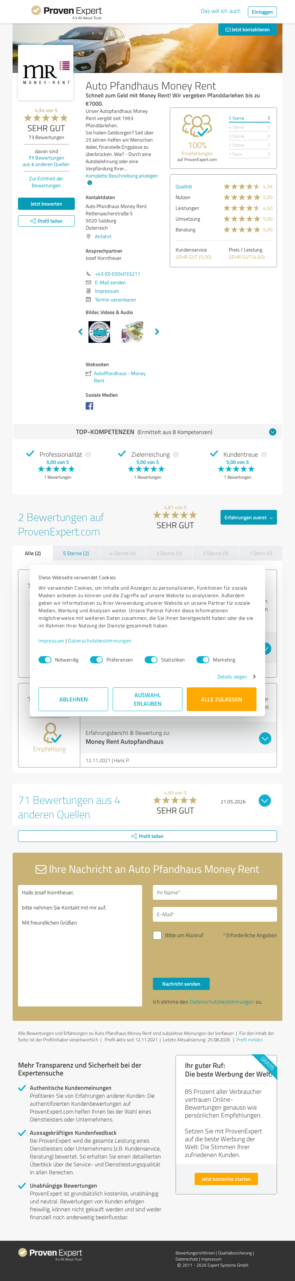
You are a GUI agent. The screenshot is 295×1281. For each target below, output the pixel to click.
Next (157, 332)
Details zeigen (232, 676)
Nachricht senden (181, 983)
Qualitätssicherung (235, 1253)
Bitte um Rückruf (184, 935)
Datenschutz (187, 1259)
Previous (80, 332)
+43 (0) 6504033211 (117, 273)
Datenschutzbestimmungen (100, 640)
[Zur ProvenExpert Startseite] (66, 13)
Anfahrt (103, 236)
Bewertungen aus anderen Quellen (46, 160)
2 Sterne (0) (215, 553)
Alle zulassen (221, 699)
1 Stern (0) (260, 553)
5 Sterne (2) (76, 553)
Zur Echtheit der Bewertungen (46, 182)
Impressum (51, 640)
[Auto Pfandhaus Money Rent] (46, 73)
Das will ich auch (221, 11)
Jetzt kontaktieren (250, 29)
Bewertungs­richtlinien (195, 1253)
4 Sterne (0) (123, 553)
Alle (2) (33, 553)
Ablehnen (73, 699)
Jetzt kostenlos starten (226, 1178)
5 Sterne (236, 118)
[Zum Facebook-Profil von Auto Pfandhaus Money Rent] (91, 409)
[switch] (96, 659)
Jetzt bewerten (46, 203)
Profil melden (249, 1039)
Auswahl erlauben (148, 699)
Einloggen (262, 11)
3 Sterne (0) (169, 553)
